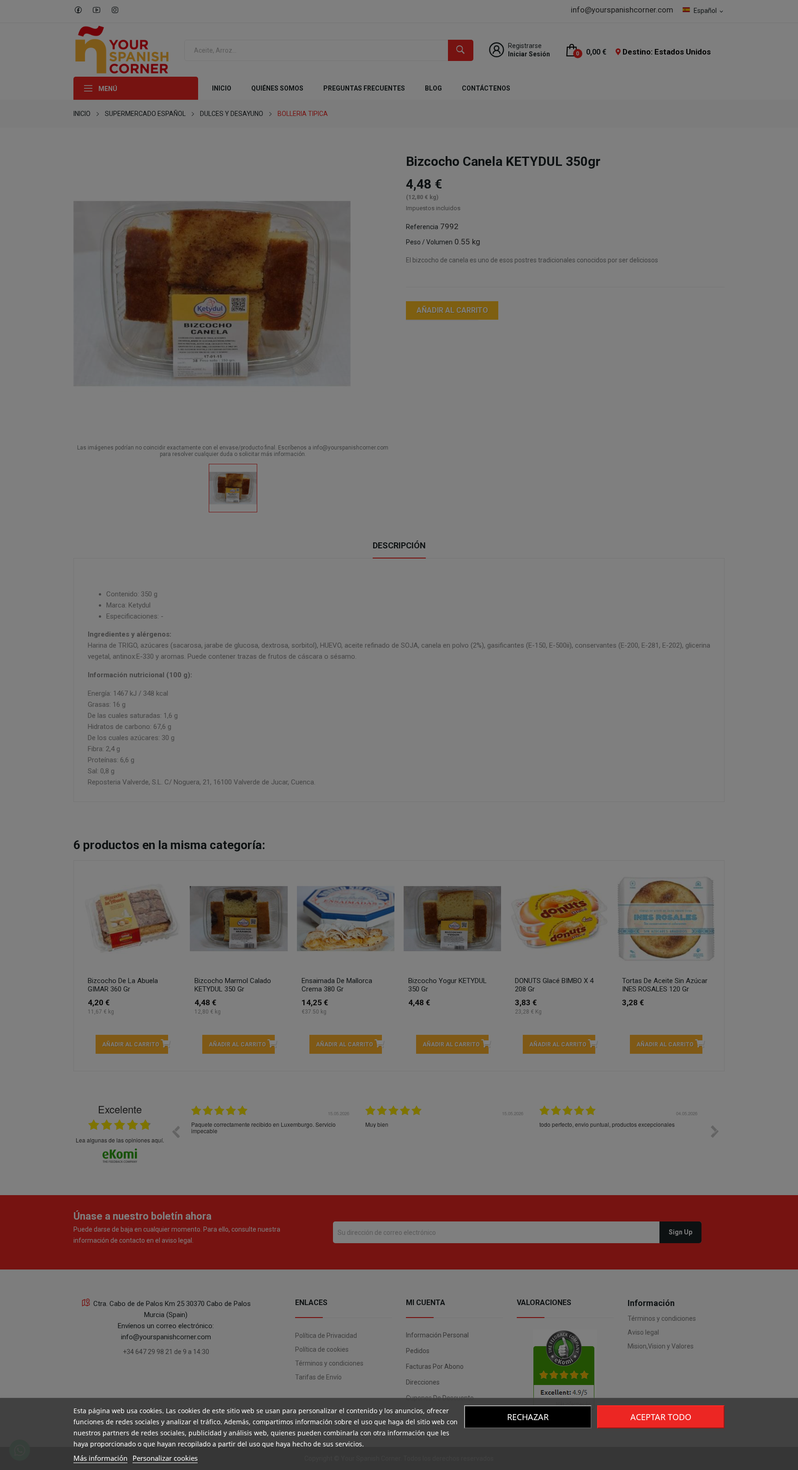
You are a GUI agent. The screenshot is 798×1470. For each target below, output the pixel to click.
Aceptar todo (660, 1416)
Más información (100, 1458)
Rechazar (528, 1416)
